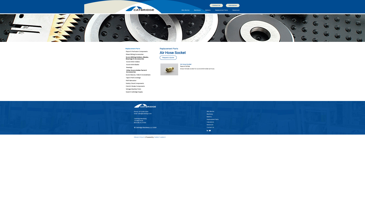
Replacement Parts (221, 10)
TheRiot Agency (160, 137)
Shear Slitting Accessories (135, 54)
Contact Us (216, 5)
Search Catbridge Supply (134, 92)
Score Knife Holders (133, 62)
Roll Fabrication (131, 80)
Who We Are (185, 10)
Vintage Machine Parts (133, 89)
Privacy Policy (139, 137)
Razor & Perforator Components (137, 51)
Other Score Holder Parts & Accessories (136, 71)
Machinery (197, 10)
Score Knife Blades (132, 64)
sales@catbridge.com (145, 113)
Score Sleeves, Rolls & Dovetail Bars (138, 75)
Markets (208, 10)
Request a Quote (168, 57)
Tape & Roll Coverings (133, 77)
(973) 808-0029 (143, 111)
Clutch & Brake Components (135, 86)
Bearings (129, 67)
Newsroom (236, 10)
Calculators (233, 5)
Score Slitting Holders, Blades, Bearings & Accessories (137, 58)
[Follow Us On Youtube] (210, 130)
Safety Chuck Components (135, 83)
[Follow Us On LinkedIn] (207, 130)
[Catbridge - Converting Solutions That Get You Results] (139, 8)
